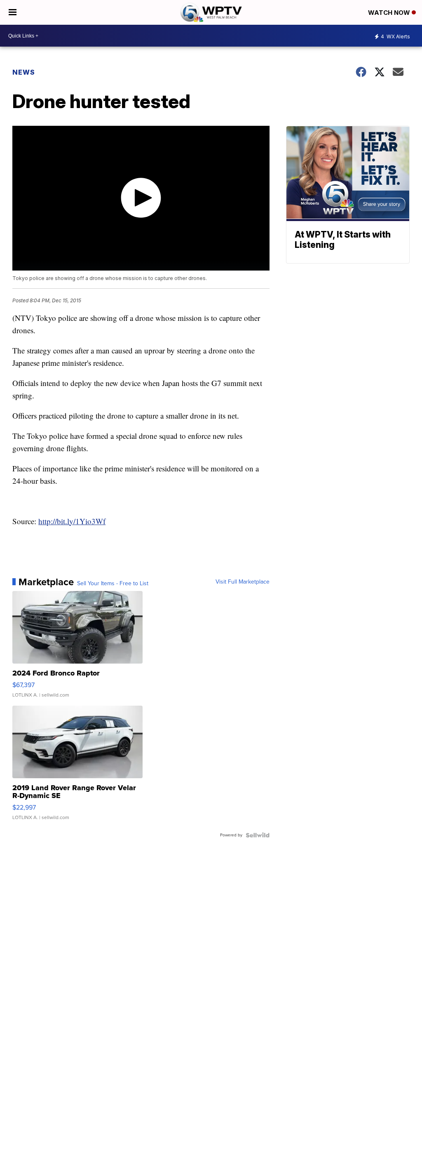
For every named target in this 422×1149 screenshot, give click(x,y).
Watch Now (390, 12)
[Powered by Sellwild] (258, 835)
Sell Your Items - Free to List (112, 583)
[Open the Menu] (12, 12)
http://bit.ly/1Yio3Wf (72, 521)
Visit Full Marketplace (243, 582)
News (23, 72)
